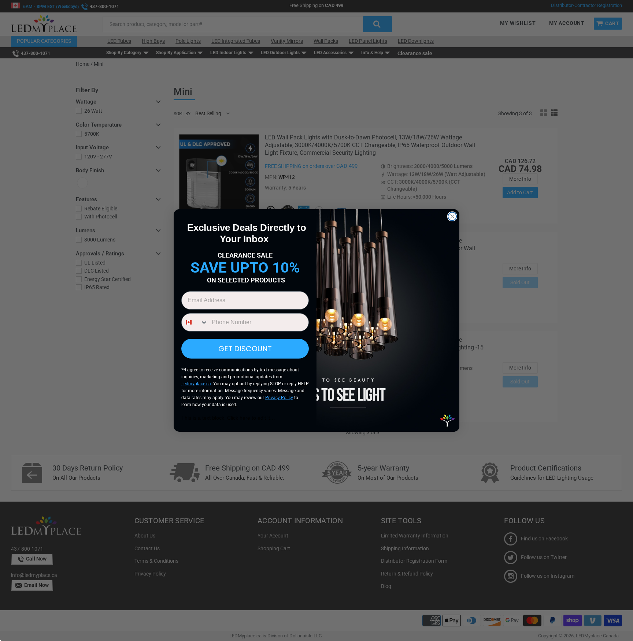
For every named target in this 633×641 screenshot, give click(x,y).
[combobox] (195, 322)
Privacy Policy (279, 397)
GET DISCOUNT (245, 349)
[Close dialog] (452, 216)
